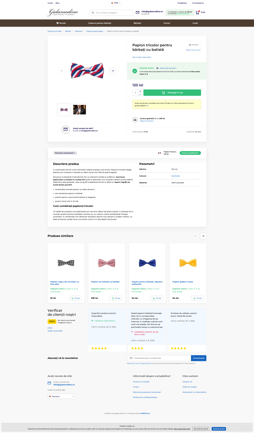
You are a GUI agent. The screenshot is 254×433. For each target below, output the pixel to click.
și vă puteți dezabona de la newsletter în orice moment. (161, 363)
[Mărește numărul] (140, 91)
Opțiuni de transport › (168, 68)
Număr (136, 93)
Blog (57, 3)
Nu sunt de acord (201, 429)
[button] (112, 71)
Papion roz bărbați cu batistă (105, 282)
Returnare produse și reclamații (147, 392)
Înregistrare (182, 3)
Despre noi (187, 382)
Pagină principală (54, 31)
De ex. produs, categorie (106, 13)
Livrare (50, 3)
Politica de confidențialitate (145, 397)
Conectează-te (198, 3)
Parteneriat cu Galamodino (194, 392)
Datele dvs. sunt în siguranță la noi (140, 363)
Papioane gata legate (94, 31)
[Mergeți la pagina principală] (63, 13)
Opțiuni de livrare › (147, 121)
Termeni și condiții (141, 382)
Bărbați (68, 31)
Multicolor (175, 176)
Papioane (78, 31)
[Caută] (93, 13)
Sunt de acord (218, 429)
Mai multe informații (182, 429)
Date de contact (190, 387)
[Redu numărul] (140, 94)
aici (147, 106)
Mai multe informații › (142, 57)
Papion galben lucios (183, 282)
